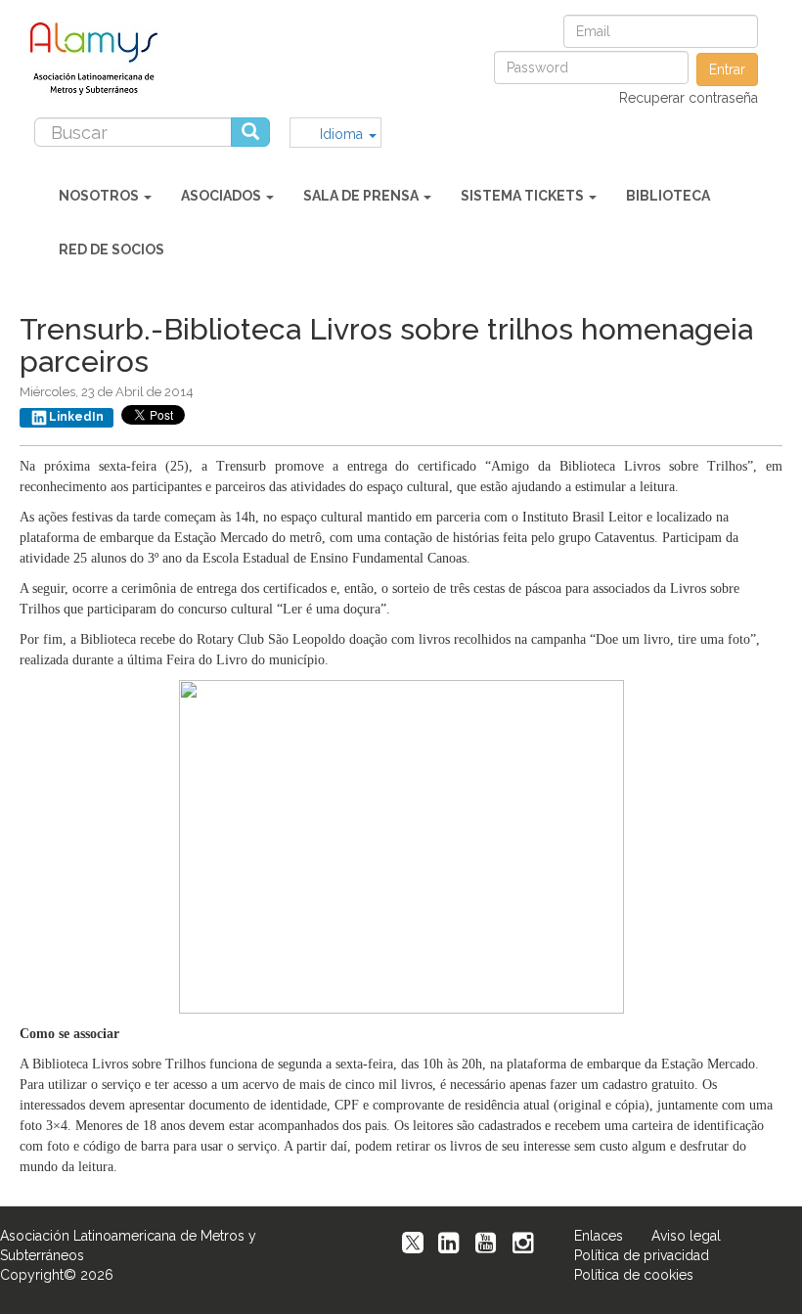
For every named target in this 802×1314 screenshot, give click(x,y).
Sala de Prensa (362, 196)
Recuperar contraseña (688, 98)
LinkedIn (76, 417)
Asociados (222, 196)
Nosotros (100, 196)
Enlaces (598, 1236)
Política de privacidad (641, 1255)
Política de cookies (633, 1275)
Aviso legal (686, 1236)
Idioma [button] (343, 134)
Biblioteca (668, 196)
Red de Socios (111, 249)
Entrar (727, 69)
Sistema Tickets (524, 196)
